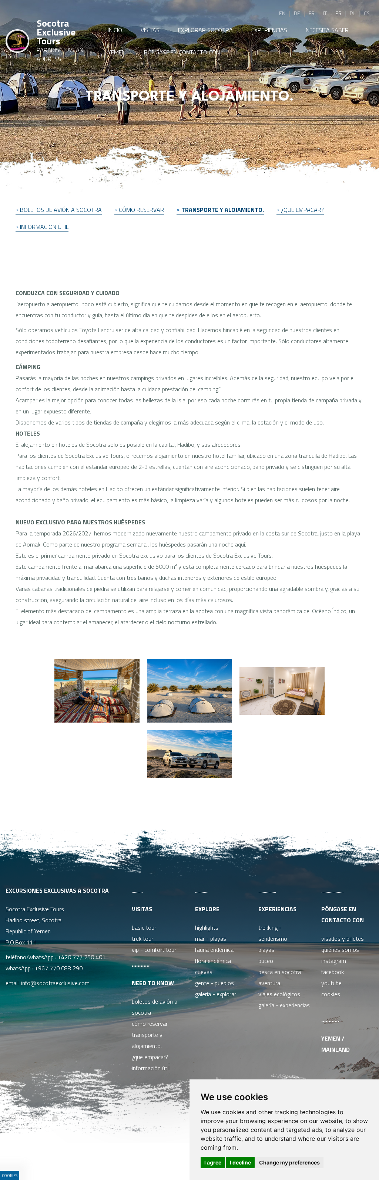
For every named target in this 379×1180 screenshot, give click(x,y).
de (297, 13)
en (282, 13)
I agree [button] (212, 1162)
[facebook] (34, 1118)
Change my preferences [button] (289, 1162)
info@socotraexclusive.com (57, 982)
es (338, 13)
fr (312, 13)
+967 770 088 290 (59, 968)
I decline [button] (240, 1162)
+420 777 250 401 (81, 957)
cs (367, 13)
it (325, 13)
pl (352, 13)
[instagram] (13, 1118)
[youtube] (55, 1118)
